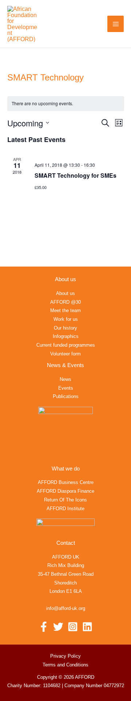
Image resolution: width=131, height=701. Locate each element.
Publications (66, 396)
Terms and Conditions (65, 664)
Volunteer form (65, 354)
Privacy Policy (65, 656)
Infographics (66, 336)
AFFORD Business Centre (66, 482)
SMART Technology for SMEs (75, 175)
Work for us (65, 319)
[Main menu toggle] (115, 24)
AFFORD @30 (65, 302)
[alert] (65, 103)
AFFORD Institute (65, 508)
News (65, 379)
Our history (65, 328)
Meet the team (65, 310)
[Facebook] (44, 627)
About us (65, 293)
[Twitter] (58, 627)
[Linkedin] (87, 627)
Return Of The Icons (65, 500)
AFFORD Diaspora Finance (65, 491)
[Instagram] (73, 627)
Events (65, 388)
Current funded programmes (65, 345)
